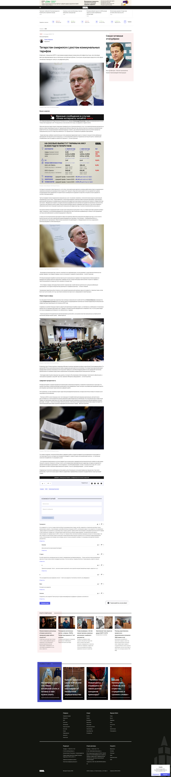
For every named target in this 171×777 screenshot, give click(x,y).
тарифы (42, 489)
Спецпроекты (113, 731)
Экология (65, 735)
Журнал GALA (114, 713)
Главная (41, 28)
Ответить (42, 541)
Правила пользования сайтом (69, 759)
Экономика (65, 724)
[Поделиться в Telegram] (98, 483)
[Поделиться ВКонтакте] (91, 483)
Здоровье (112, 720)
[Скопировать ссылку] (101, 483)
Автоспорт (89, 724)
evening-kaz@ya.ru (70, 751)
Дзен (111, 755)
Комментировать (48, 517)
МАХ (111, 759)
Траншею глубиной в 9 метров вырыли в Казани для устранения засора (49, 11)
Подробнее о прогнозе (44, 22)
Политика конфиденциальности (70, 761)
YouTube (112, 751)
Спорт (88, 713)
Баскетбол (89, 722)
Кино (111, 722)
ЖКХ (46, 28)
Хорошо (165, 774)
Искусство (112, 724)
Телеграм (112, 753)
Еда (111, 726)
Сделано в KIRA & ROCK (115, 770)
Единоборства (90, 731)
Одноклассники (113, 757)
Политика (65, 722)
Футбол (88, 716)
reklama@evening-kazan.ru (95, 751)
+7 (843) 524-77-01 (95, 748)
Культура (65, 728)
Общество (65, 718)
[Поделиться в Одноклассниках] (94, 483)
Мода (111, 716)
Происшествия (66, 726)
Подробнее (156, 774)
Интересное (89, 733)
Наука (64, 731)
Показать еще (45, 603)
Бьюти (111, 718)
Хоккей (88, 718)
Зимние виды (89, 728)
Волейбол (89, 720)
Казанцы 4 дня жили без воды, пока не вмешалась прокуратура (72, 11)
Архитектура (113, 728)
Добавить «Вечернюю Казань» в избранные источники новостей (71, 477)
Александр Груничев (54, 489)
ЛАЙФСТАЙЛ (45, 664)
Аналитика (65, 737)
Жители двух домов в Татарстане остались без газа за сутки (118, 11)
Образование (66, 733)
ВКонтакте (112, 748)
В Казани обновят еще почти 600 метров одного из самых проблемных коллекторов (97, 12)
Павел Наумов (48, 39)
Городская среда (67, 716)
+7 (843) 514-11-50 (71, 748)
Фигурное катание (91, 726)
